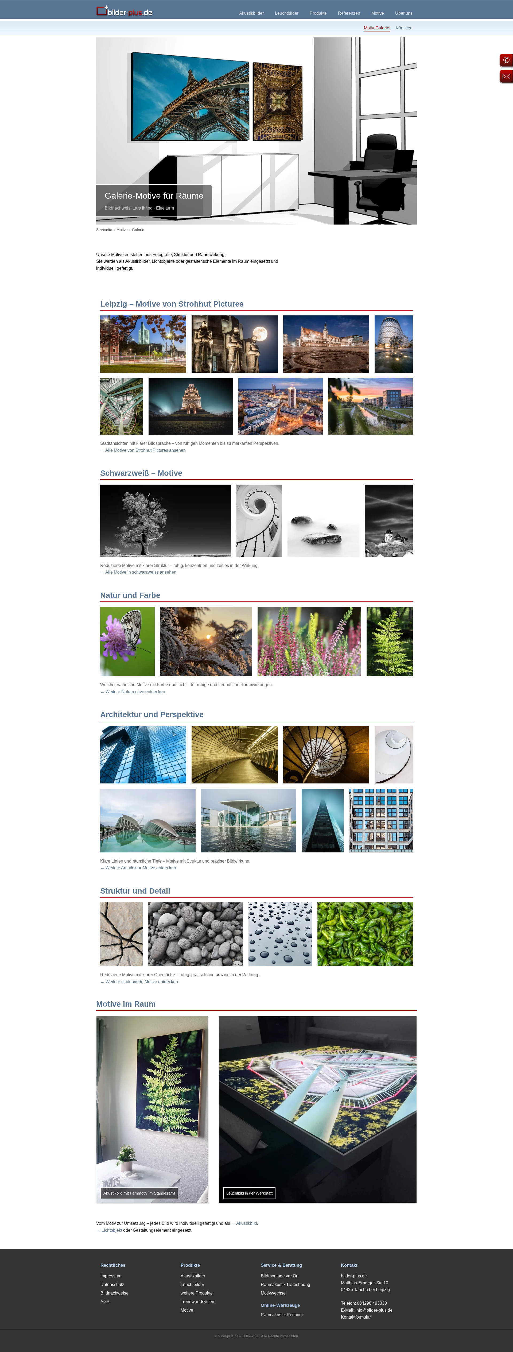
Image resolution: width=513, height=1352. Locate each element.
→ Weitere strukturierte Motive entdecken (139, 981)
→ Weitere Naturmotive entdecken (132, 691)
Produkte (318, 13)
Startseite (104, 229)
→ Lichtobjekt (109, 1230)
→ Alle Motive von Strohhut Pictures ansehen (143, 450)
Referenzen (349, 13)
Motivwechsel (274, 1293)
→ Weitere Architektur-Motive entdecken (138, 868)
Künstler (403, 28)
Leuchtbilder (286, 13)
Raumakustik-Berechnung (285, 1284)
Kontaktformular (356, 1317)
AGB (105, 1301)
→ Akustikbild (244, 1223)
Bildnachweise (114, 1293)
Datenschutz (112, 1284)
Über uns (404, 13)
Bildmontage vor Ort (279, 1276)
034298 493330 (372, 1303)
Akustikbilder (251, 13)
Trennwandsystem (198, 1301)
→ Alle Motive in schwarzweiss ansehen (138, 572)
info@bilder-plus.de (373, 1310)
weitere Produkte (197, 1293)
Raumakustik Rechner (282, 1314)
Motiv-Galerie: (377, 28)
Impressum (110, 1276)
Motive (377, 13)
